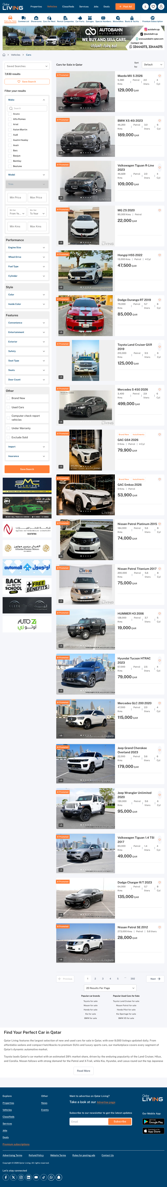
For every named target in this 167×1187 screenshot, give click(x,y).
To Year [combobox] (34, 213)
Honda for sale (90, 1010)
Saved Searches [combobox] (16, 66)
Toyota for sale (91, 1001)
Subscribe (120, 1121)
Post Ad (127, 6)
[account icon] (161, 6)
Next (153, 979)
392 (133, 978)
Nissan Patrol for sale (126, 1005)
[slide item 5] (90, 152)
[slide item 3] (85, 152)
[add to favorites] (160, 76)
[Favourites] (153, 6)
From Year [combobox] (15, 213)
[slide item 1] (81, 107)
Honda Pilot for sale (126, 1010)
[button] (13, 6)
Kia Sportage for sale (126, 1014)
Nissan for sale (91, 1005)
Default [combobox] (148, 64)
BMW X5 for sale (126, 1018)
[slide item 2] (83, 152)
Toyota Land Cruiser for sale (126, 1001)
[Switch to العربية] (145, 6)
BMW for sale (90, 1018)
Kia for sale (90, 1014)
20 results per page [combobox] (98, 988)
